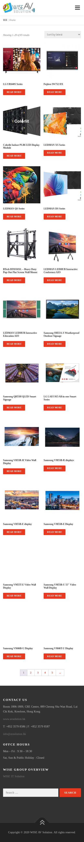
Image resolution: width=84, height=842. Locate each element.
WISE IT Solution (13, 776)
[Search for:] (30, 792)
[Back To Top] (42, 823)
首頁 (5, 20)
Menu (77, 7)
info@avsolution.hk (14, 734)
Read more (14, 92)
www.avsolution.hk (14, 719)
